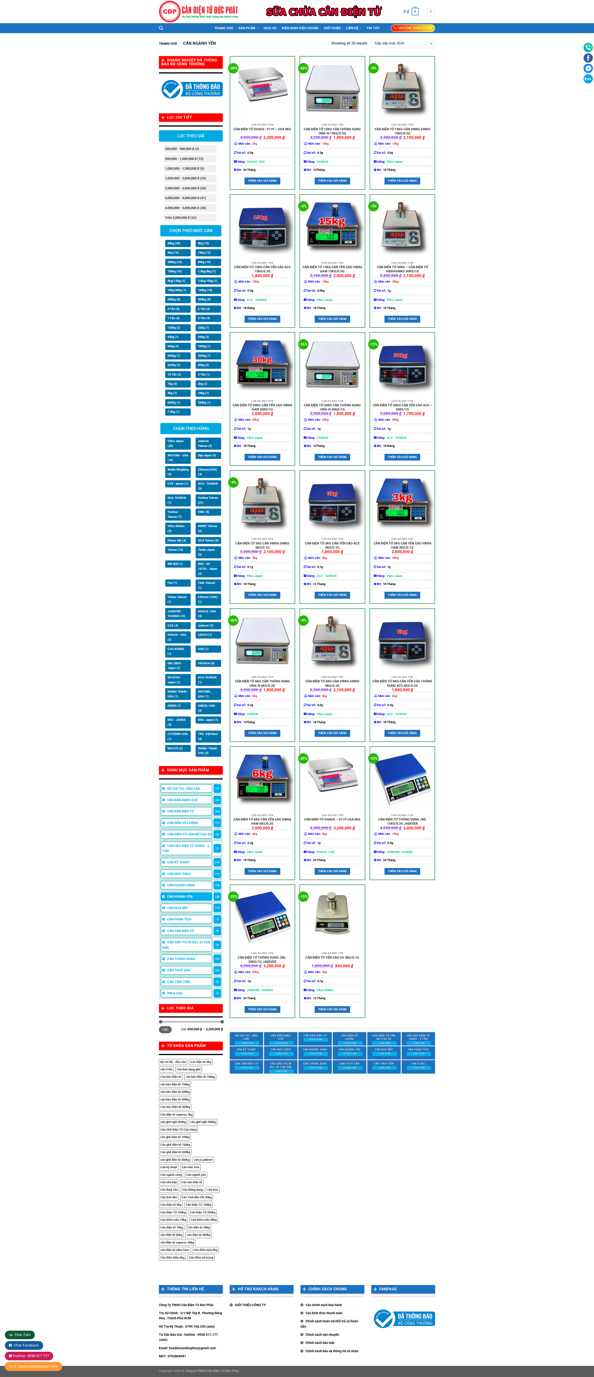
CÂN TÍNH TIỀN (178, 982)
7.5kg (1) (174, 411)
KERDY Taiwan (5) (207, 528)
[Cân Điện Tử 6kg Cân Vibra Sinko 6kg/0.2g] (332, 641)
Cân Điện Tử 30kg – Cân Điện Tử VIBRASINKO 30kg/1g (402, 269)
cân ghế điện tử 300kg (175, 1159)
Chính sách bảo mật (320, 1343)
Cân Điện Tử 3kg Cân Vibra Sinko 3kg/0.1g (262, 545)
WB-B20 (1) (175, 564)
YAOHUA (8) (206, 663)
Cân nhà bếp (168, 1182)
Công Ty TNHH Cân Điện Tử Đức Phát (186, 1305)
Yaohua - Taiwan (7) (175, 514)
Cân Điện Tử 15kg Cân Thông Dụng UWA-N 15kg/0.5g (332, 131)
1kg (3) (172, 383)
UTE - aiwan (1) (178, 483)
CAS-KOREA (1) (176, 651)
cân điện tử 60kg (171, 1235)
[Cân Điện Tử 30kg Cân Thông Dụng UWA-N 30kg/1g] (332, 365)
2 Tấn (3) (204, 309)
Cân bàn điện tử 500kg (175, 1107)
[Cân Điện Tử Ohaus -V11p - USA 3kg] (262, 89)
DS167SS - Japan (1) (175, 680)
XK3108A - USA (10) (178, 458)
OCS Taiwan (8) (208, 540)
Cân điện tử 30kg (198, 1227)
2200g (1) (174, 365)
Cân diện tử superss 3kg (176, 1114)
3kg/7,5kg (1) (176, 281)
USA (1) (203, 649)
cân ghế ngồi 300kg (203, 1122)
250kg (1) (204, 402)
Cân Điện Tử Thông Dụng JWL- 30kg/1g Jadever (262, 960)
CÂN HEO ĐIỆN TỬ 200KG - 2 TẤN (185, 848)
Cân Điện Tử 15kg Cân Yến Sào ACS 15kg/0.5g (262, 269)
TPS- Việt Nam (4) (208, 736)
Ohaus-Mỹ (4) (177, 540)
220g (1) (203, 327)
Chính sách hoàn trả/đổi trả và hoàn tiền (329, 1323)
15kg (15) (204, 252)
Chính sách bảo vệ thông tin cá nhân (332, 1351)
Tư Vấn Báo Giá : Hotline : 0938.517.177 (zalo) (188, 1337)
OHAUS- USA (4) (207, 614)
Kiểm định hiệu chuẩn (300, 28)
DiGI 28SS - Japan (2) (175, 665)
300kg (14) (175, 262)
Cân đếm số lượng (201, 1257)
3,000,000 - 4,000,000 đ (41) (185, 198)
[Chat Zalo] (588, 78)
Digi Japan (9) (207, 455)
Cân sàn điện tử (191, 1182)
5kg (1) (172, 393)
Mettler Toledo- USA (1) (178, 694)
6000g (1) (174, 402)
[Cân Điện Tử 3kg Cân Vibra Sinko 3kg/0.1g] (262, 503)
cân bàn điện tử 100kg (200, 1076)
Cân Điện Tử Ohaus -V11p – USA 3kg (262, 129)
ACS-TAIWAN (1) (207, 680)
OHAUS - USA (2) (177, 637)
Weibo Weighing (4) (178, 472)
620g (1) (173, 337)
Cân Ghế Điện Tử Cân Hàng (178, 1129)
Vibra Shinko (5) (176, 528)
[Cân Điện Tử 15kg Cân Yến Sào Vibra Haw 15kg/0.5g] (332, 227)
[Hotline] (588, 47)
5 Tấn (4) (204, 318)
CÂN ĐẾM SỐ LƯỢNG (182, 823)
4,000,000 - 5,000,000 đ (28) (185, 208)
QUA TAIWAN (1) (177, 500)
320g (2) (203, 337)
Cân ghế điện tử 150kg (175, 1144)
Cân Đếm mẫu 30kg (204, 1219)
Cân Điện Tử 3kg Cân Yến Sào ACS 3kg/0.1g (332, 545)
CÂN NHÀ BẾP (177, 908)
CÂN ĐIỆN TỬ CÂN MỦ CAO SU (189, 834)
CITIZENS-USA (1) (178, 736)
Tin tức (373, 28)
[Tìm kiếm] (161, 28)
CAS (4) (173, 625)
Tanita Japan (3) (206, 552)
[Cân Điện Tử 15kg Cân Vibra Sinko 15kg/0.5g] (402, 89)
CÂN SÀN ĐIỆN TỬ (180, 931)
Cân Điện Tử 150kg (173, 1212)
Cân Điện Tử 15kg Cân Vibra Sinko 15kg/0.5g (402, 131)
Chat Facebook (26, 1345)
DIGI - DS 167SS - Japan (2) (207, 568)
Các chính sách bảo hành (324, 1305)
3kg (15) (203, 243)
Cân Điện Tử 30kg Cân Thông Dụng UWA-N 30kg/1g (332, 407)
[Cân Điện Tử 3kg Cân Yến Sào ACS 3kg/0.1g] (332, 503)
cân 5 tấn (166, 1069)
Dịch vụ (270, 28)
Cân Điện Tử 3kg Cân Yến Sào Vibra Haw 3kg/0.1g (402, 545)
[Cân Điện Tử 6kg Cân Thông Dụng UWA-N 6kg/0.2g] (262, 641)
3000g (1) (174, 355)
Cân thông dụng (192, 1189)
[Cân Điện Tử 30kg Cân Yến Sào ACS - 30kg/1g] (402, 365)
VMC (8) (203, 512)
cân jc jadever (203, 1159)
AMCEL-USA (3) (206, 708)
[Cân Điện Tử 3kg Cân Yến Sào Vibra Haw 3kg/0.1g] (402, 503)
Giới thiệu (332, 28)
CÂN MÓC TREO (179, 874)
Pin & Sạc (174, 993)
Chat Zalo (23, 1335)
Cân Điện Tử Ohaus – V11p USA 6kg (332, 819)
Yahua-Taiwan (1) (177, 599)
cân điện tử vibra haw (174, 1250)
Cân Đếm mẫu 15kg (173, 1219)
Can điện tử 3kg (200, 1062)
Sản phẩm (246, 28)
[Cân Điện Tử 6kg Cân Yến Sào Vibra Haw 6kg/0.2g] (262, 779)
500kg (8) (204, 299)
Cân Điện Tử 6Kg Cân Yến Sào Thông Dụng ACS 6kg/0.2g (402, 683)
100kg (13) (205, 290)
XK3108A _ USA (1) (205, 694)
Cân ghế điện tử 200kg (175, 1152)
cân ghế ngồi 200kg (173, 1122)
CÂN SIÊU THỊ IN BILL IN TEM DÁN (186, 944)
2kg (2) (202, 383)
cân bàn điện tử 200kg (175, 1092)
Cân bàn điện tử (170, 1076)
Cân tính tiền (168, 1197)
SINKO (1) (174, 705)
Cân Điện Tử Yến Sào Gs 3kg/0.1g (332, 957)
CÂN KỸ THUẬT (178, 862)
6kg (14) (173, 252)
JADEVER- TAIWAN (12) (176, 614)
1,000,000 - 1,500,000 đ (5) (184, 168)
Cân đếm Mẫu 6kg (172, 1257)
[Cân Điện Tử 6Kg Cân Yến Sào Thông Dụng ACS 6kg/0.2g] (402, 641)
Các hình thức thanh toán (324, 1313)
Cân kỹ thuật (168, 1167)
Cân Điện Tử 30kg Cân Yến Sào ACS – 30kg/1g (402, 407)
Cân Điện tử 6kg (170, 1204)
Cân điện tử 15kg (171, 1227)
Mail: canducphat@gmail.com (33, 1366)
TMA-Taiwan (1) (206, 585)
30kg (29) (174, 243)
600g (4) (173, 346)
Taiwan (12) (175, 549)
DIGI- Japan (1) (208, 720)
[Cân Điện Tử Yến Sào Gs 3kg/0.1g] (332, 917)
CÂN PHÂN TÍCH (179, 919)
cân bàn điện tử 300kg (175, 1099)
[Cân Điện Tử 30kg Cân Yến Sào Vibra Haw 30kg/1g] (262, 365)
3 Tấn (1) (204, 374)
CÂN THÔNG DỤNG (181, 959)
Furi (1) (172, 583)
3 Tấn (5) (174, 309)
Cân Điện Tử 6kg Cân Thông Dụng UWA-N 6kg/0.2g (262, 683)
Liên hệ (352, 28)
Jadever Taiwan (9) (205, 443)
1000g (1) (204, 346)
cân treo (212, 1189)
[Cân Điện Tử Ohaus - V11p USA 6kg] (332, 779)
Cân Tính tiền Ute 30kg (196, 1197)
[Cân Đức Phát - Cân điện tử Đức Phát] (198, 11)
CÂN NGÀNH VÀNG (181, 885)
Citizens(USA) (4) (207, 472)
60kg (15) (204, 262)
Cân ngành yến (196, 1175)
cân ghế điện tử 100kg (175, 1137)
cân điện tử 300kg (198, 1235)
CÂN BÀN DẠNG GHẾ (182, 800)
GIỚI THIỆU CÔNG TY (250, 1305)
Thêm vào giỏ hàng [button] (262, 180)
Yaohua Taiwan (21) (208, 500)
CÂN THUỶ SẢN (178, 970)
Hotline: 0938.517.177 (31, 1356)
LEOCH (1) (205, 634)
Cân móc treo (190, 1167)
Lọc (165, 1029)
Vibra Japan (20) (176, 443)
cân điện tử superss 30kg (177, 1242)
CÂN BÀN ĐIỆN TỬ (180, 811)
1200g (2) (174, 327)
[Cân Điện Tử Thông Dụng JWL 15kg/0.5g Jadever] (402, 779)
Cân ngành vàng (171, 1175)
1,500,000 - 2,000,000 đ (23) (185, 178)
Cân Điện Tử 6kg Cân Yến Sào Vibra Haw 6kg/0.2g (262, 821)
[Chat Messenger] (588, 68)
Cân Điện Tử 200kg (202, 1212)
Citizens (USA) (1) (208, 599)
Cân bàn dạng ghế (188, 1069)
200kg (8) (174, 299)
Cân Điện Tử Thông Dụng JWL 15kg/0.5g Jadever (402, 821)
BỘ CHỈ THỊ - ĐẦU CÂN (183, 788)
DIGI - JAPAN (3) (176, 722)
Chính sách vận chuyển (322, 1334)
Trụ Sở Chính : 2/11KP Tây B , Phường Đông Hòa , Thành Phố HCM (190, 1315)
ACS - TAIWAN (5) (208, 486)
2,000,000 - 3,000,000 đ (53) (185, 188)
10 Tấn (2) (174, 374)
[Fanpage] (588, 58)
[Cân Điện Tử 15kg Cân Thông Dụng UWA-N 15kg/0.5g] (332, 89)
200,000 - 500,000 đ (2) (182, 149)
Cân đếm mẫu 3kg (205, 1250)
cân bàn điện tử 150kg (175, 1084)
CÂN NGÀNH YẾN (180, 896)
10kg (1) (203, 393)
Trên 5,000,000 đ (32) (181, 217)
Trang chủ (223, 28)
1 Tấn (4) (174, 318)
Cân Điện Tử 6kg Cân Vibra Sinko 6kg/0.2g (332, 683)
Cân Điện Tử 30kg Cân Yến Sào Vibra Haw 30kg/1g (262, 407)
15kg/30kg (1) (177, 290)
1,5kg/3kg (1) (207, 271)
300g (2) (203, 365)
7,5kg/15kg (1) (207, 281)
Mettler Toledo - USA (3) (208, 751)
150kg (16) (175, 271)
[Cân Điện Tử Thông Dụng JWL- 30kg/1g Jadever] (262, 917)
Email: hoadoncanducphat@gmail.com (187, 1348)
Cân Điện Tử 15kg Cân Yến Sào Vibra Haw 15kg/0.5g (332, 269)
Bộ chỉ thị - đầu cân (173, 1062)
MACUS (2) (175, 748)
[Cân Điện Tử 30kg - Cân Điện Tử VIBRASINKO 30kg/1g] (402, 227)
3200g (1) (204, 355)
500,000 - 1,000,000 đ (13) (184, 159)
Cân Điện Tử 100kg (198, 1204)
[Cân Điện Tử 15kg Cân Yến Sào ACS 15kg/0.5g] (262, 227)
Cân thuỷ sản (169, 1189)
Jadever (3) (205, 625)
